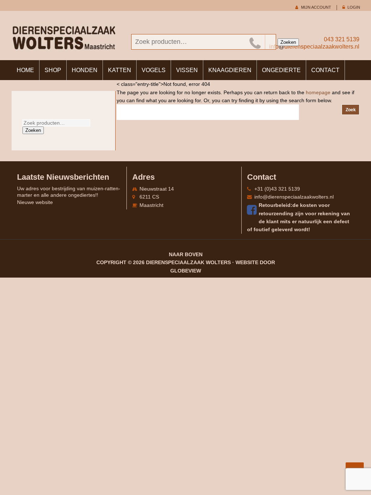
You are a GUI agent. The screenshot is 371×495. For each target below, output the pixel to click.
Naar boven (186, 254)
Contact (325, 70)
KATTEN (119, 70)
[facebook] (253, 210)
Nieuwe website (35, 202)
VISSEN (187, 70)
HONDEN (84, 70)
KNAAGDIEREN (229, 70)
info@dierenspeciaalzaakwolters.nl (294, 197)
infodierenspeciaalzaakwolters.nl (314, 46)
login (353, 7)
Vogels (154, 70)
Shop (53, 70)
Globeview (185, 271)
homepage (318, 92)
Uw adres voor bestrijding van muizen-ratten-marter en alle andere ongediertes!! (68, 192)
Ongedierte (281, 70)
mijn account (316, 7)
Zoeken (288, 42)
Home (25, 70)
